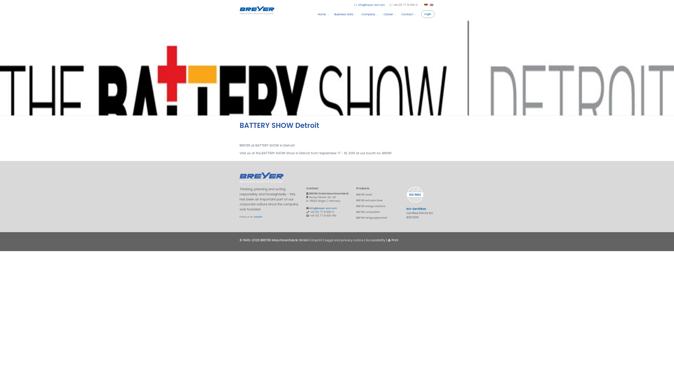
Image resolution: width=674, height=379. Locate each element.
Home (322, 14)
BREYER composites (368, 212)
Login (427, 14)
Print (394, 240)
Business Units (343, 14)
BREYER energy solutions (370, 206)
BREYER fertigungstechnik (371, 218)
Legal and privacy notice (344, 240)
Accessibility (375, 240)
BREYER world (364, 194)
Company (368, 14)
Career (388, 14)
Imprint (316, 240)
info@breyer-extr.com (371, 5)
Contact (407, 14)
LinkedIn (258, 216)
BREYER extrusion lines (369, 200)
